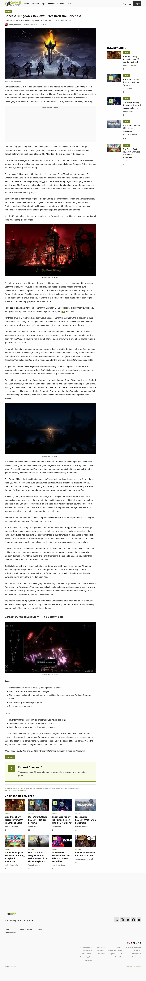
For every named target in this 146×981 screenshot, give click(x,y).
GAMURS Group (137, 966)
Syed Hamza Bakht (58, 865)
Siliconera (100, 950)
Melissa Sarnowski (11, 826)
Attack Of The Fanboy (133, 947)
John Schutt (32, 826)
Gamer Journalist (86, 954)
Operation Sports (116, 954)
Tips (43, 4)
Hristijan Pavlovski (82, 826)
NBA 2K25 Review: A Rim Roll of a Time (85, 854)
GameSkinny (100, 954)
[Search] (124, 3)
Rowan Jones (56, 826)
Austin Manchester (12, 865)
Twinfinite (100, 947)
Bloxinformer (136, 957)
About (7, 929)
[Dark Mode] (130, 3)
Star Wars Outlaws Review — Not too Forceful (37, 819)
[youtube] (139, 919)
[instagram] (122, 919)
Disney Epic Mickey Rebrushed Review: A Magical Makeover (62, 819)
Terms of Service (26, 929)
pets (63, 311)
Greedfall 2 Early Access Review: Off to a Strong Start (14, 819)
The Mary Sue (136, 954)
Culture (51, 4)
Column (60, 4)
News (26, 4)
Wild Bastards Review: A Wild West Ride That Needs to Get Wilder (62, 857)
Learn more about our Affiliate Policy (15, 790)
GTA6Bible (88, 960)
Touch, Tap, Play (86, 957)
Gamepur (119, 947)
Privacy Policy (41, 929)
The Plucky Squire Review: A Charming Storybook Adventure (15, 857)
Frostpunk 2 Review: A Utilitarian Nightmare (85, 819)
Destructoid (137, 950)
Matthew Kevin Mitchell (84, 859)
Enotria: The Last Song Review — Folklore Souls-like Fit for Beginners (37, 857)
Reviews (35, 4)
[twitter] (127, 919)
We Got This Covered (115, 950)
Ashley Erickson (34, 865)
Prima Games (87, 950)
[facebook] (133, 919)
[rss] (116, 919)
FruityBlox (119, 957)
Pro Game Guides (86, 947)
